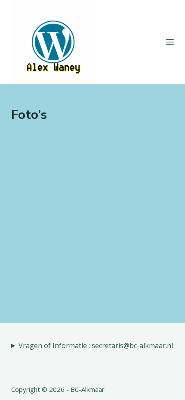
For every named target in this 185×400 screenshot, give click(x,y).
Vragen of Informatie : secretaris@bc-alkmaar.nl (95, 345)
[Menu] (170, 42)
